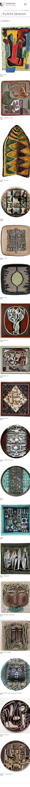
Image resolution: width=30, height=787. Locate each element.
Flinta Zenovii (14, 10)
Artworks (21, 10)
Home (4, 10)
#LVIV (8, 10)
